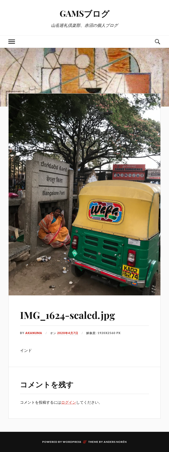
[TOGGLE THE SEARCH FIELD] (157, 42)
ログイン (68, 402)
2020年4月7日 (67, 333)
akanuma (33, 333)
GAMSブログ (85, 13)
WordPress (72, 441)
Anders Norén (115, 441)
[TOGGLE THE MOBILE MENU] (11, 42)
